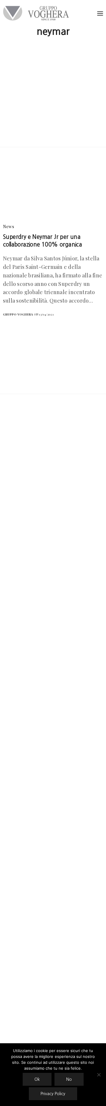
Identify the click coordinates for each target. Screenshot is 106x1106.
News (8, 226)
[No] (99, 1075)
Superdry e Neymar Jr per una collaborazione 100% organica (42, 240)
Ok (37, 1079)
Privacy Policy (53, 1094)
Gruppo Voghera (18, 314)
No (69, 1079)
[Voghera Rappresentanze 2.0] (37, 13)
